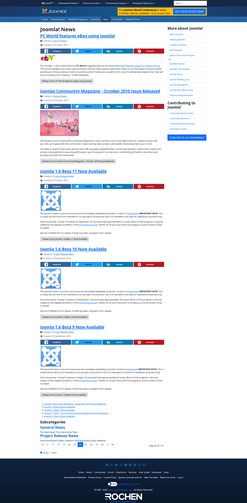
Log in (180, 477)
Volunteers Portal (178, 129)
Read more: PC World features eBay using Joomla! (67, 81)
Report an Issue (167, 477)
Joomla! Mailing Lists (179, 79)
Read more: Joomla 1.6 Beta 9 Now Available (64, 394)
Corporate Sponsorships (182, 113)
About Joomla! (58, 19)
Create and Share (178, 44)
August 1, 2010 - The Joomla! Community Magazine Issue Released (76, 413)
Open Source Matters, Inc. (120, 489)
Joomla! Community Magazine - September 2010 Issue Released (75, 404)
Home (45, 19)
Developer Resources (143, 3)
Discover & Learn (91, 3)
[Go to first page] (43, 444)
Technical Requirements (181, 95)
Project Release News (63, 176)
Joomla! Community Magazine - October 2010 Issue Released (100, 91)
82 (80, 444)
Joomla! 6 (95, 19)
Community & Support (116, 3)
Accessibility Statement (75, 477)
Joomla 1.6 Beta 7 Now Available (59, 410)
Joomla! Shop (176, 74)
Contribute (117, 19)
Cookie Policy (109, 477)
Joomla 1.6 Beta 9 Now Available (72, 327)
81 (75, 444)
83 (86, 444)
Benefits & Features (77, 19)
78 (58, 444)
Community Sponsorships (182, 123)
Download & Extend (68, 3)
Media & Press (133, 19)
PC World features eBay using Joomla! (77, 36)
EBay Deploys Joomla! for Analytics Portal (140, 65)
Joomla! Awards (177, 63)
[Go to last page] (112, 444)
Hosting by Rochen (124, 501)
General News (60, 40)
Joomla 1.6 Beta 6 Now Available (59, 416)
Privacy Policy (94, 477)
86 (102, 444)
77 (53, 444)
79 (64, 444)
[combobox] (190, 3)
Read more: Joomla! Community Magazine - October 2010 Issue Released (78, 161)
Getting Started (177, 39)
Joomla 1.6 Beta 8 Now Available (59, 407)
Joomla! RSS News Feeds (181, 90)
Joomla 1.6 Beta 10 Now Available (73, 249)
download (133, 213)
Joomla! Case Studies (180, 69)
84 (91, 444)
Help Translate (151, 477)
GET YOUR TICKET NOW (189, 11)
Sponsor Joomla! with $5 (130, 477)
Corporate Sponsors (179, 118)
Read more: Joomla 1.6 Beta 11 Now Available (65, 239)
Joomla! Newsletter (179, 84)
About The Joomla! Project (182, 55)
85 (97, 444)
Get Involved (176, 50)
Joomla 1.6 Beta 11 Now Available (73, 171)
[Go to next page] (107, 444)
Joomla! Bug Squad (88, 224)
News (106, 19)
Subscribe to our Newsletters (187, 137)
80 (69, 444)
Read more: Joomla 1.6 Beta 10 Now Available (65, 317)
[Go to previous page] (47, 444)
